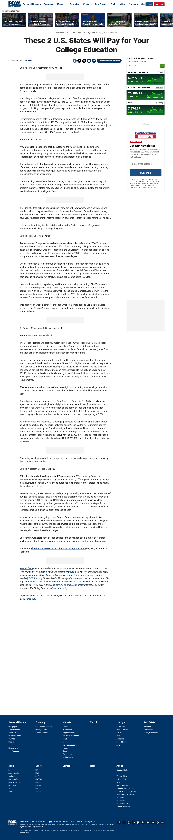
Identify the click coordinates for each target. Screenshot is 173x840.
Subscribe (145, 172)
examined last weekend (38, 421)
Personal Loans (14, 736)
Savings (11, 739)
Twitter (79, 61)
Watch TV (159, 4)
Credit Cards (13, 733)
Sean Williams (26, 568)
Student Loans (14, 730)
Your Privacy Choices (60, 822)
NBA (37, 773)
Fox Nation (121, 801)
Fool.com (28, 61)
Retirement (13, 748)
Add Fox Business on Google (110, 60)
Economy (48, 4)
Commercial (148, 730)
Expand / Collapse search (143, 4)
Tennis (38, 791)
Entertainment (122, 727)
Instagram (129, 822)
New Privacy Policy (38, 822)
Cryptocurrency (69, 733)
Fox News (120, 798)
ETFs (64, 742)
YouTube (134, 822)
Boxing (38, 782)
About (120, 765)
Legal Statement (38, 827)
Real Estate (100, 4)
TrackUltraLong (43, 575)
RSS (148, 822)
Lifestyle (86, 4)
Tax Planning (13, 751)
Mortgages (12, 727)
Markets (61, 4)
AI (9, 788)
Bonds (65, 739)
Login (149, 4)
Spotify (158, 822)
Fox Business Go (123, 804)
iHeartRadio (162, 822)
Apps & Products (123, 807)
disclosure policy (59, 588)
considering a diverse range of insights (69, 585)
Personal (147, 727)
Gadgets (11, 776)
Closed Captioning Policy (126, 791)
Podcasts (133, 4)
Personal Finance (31, 4)
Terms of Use (150, 181)
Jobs (118, 773)
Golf (37, 788)
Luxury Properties (151, 733)
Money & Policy (41, 730)
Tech (113, 4)
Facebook (75, 61)
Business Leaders (70, 745)
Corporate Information (125, 788)
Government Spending (44, 727)
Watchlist (74, 4)
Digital (10, 770)
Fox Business (14, 4)
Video (123, 4)
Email (94, 61)
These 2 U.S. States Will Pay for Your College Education (58, 548)
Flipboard (138, 822)
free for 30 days (64, 581)
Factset (84, 824)
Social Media (13, 773)
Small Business (41, 733)
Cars (118, 736)
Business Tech (14, 779)
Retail (65, 751)
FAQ (118, 782)
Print (89, 61)
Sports (38, 765)
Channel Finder (122, 770)
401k (10, 745)
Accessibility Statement (126, 794)
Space (11, 791)
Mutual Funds (68, 757)
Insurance (12, 742)
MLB (37, 776)
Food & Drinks (122, 742)
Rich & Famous (122, 730)
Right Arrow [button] (168, 19)
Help (72, 822)
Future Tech (13, 785)
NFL (36, 770)
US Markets (67, 730)
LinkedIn (143, 822)
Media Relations (123, 785)
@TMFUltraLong (34, 578)
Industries (66, 748)
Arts (118, 745)
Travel (119, 733)
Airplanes (120, 739)
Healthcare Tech (15, 782)
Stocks (65, 727)
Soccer (38, 785)
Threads (84, 61)
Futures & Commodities (72, 736)
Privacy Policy (138, 181)
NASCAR (39, 779)
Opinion (67, 765)
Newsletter (153, 822)
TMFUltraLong (69, 571)
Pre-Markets (68, 754)
